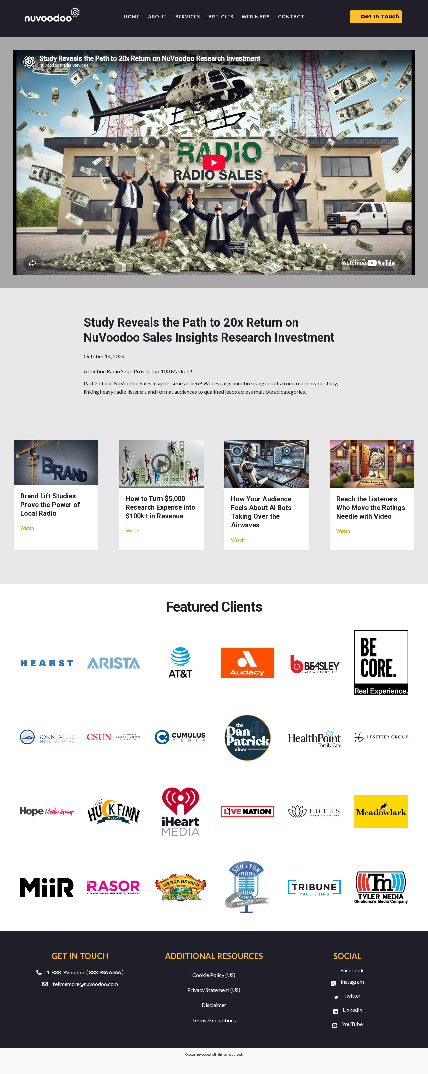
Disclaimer (214, 1005)
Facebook (352, 970)
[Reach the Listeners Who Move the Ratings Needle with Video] (372, 463)
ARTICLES (220, 16)
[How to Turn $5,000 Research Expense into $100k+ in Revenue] (161, 463)
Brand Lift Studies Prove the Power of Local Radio (50, 504)
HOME (132, 16)
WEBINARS (256, 16)
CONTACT (291, 16)
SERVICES (187, 16)
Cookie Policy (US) (213, 975)
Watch (27, 528)
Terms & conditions (214, 1020)
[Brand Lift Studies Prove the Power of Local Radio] (56, 462)
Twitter (352, 995)
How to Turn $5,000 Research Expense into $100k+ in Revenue (160, 507)
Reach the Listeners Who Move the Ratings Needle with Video (370, 507)
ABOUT (157, 16)
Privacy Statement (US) (213, 990)
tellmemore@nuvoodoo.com (85, 984)
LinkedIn (352, 1009)
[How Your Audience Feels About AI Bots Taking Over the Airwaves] (266, 463)
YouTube (352, 1024)
